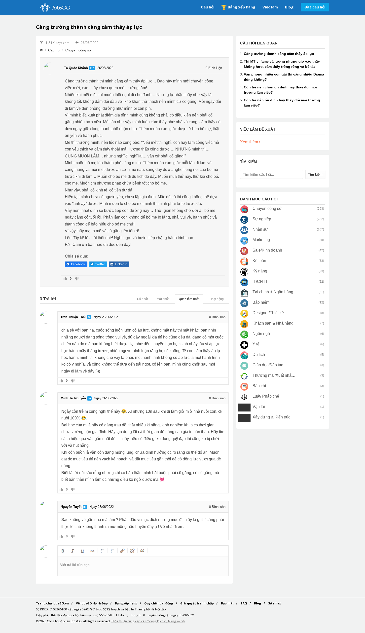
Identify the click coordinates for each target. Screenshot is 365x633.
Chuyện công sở (78, 50)
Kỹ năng (260, 271)
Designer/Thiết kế (268, 313)
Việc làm (270, 6)
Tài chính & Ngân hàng (273, 292)
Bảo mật (227, 603)
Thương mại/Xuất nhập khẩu (274, 375)
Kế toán (259, 261)
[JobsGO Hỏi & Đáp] (54, 7)
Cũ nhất (142, 299)
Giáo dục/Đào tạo (268, 365)
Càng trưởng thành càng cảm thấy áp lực (279, 54)
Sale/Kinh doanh (267, 250)
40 (89, 398)
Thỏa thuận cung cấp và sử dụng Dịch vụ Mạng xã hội (148, 621)
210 (92, 68)
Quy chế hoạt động (159, 603)
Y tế (256, 344)
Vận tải (259, 407)
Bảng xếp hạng (241, 6)
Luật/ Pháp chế (266, 396)
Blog (289, 6)
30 (84, 507)
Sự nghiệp (262, 219)
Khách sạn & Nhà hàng (273, 323)
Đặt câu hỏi (314, 6)
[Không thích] (76, 279)
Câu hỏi (207, 6)
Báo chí (259, 386)
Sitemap (274, 603)
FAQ (244, 603)
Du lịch (259, 354)
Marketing (261, 240)
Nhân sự (260, 229)
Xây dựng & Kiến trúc (271, 417)
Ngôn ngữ (261, 334)
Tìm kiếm (315, 174)
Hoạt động (217, 299)
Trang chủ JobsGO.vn (53, 603)
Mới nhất (163, 299)
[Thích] (65, 279)
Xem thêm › (250, 142)
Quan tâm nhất (189, 299)
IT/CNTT (260, 281)
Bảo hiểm (261, 302)
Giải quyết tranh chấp (197, 603)
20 (89, 317)
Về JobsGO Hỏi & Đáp (92, 603)
